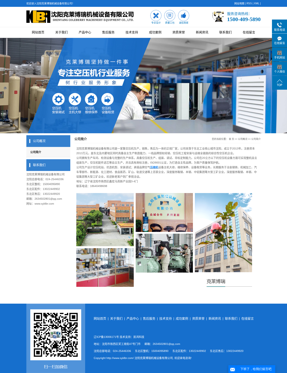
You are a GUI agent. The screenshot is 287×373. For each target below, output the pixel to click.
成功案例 (155, 32)
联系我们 (225, 32)
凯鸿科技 (138, 336)
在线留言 (249, 32)
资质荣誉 (178, 32)
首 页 (231, 139)
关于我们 (61, 32)
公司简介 (35, 152)
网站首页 (38, 32)
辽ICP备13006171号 (106, 336)
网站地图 (239, 3)
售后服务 (108, 32)
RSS (249, 3)
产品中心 (85, 32)
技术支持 (132, 32)
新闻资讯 (202, 32)
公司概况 (242, 139)
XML (256, 3)
